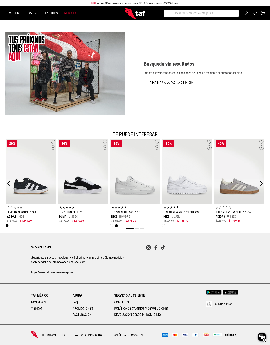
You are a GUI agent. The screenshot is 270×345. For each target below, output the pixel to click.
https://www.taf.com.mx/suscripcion (52, 272)
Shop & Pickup (225, 304)
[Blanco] (112, 226)
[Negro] (8, 226)
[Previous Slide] (3, 3)
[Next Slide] (266, 3)
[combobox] (202, 13)
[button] (53, 147)
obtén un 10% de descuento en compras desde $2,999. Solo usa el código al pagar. (135, 3)
